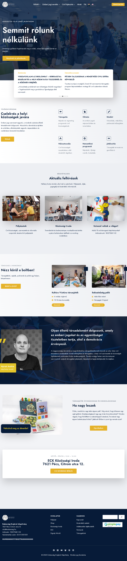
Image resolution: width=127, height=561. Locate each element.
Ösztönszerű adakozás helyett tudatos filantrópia (84, 78)
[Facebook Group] (65, 550)
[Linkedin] (73, 550)
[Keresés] (122, 517)
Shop (52, 523)
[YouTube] (61, 550)
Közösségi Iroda (56, 526)
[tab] (59, 96)
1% (85, 4)
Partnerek (79, 530)
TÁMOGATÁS (118, 4)
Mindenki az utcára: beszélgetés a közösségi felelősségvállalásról (39, 78)
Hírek (79, 4)
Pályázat (53, 520)
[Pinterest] (69, 550)
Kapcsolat (79, 520)
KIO (52, 530)
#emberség (22, 73)
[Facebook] (53, 550)
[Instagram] (57, 550)
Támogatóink (81, 533)
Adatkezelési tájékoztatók (85, 526)
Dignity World (55, 533)
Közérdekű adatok (82, 523)
